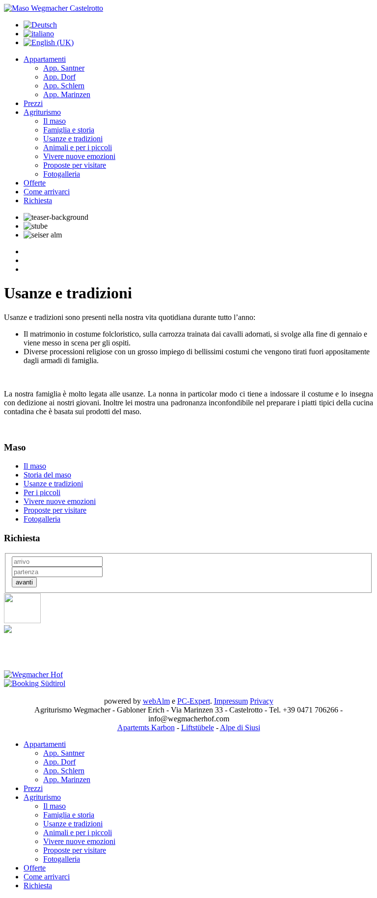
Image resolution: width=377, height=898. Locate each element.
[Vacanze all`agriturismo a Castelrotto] (53, 8)
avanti (24, 582)
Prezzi (33, 103)
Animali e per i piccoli (77, 147)
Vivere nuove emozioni (79, 156)
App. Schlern (63, 85)
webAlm (156, 701)
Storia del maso (47, 475)
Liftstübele (197, 727)
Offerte (35, 183)
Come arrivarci (47, 191)
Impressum (231, 701)
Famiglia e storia (68, 130)
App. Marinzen (66, 94)
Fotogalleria (61, 174)
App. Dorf (59, 77)
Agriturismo (42, 112)
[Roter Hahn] (22, 620)
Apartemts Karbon (146, 727)
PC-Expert (193, 701)
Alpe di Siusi (240, 727)
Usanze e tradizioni (73, 138)
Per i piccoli (42, 492)
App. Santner (63, 68)
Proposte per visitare (74, 165)
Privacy (261, 701)
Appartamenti (45, 59)
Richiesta (38, 200)
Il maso (54, 121)
